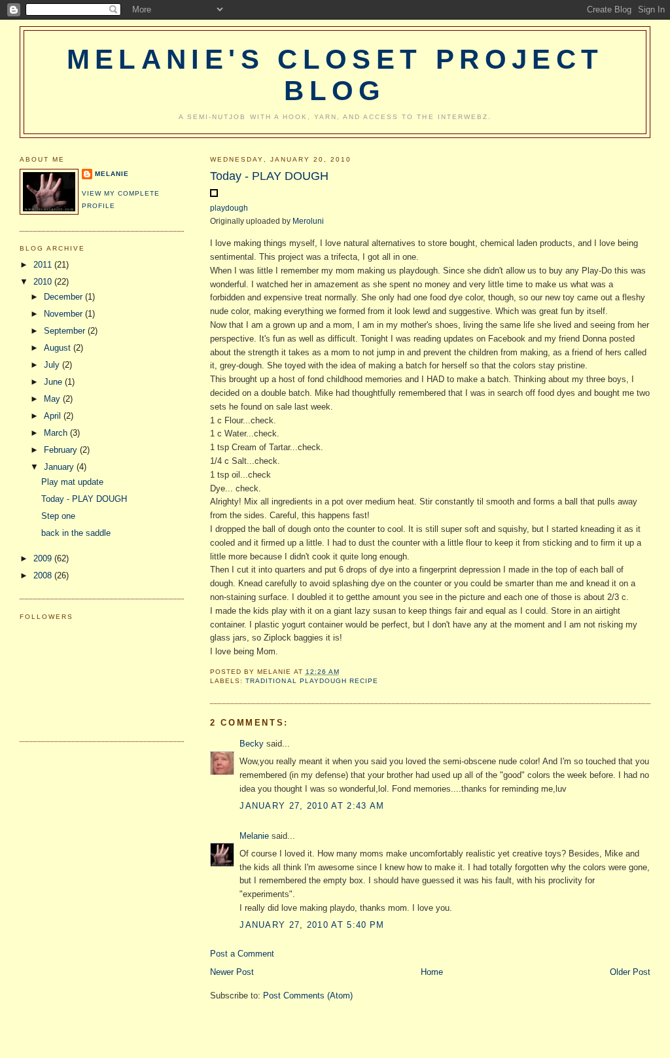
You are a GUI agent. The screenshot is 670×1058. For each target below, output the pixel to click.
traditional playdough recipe (311, 680)
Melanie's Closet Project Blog (335, 75)
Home (432, 972)
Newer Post (232, 972)
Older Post (630, 972)
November (64, 314)
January (60, 467)
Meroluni (308, 221)
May (53, 399)
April (53, 416)
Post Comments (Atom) (308, 995)
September (66, 331)
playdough (229, 207)
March (57, 433)
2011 (43, 265)
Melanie (254, 836)
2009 (43, 558)
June (54, 382)
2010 (43, 282)
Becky (251, 744)
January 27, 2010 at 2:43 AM (311, 806)
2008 (43, 575)
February (62, 450)
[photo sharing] (214, 194)
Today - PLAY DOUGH (269, 176)
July (53, 365)
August (58, 348)
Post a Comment (242, 954)
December (64, 297)
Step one (58, 516)
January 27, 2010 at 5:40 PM (311, 925)
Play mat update (72, 482)
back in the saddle (76, 533)
